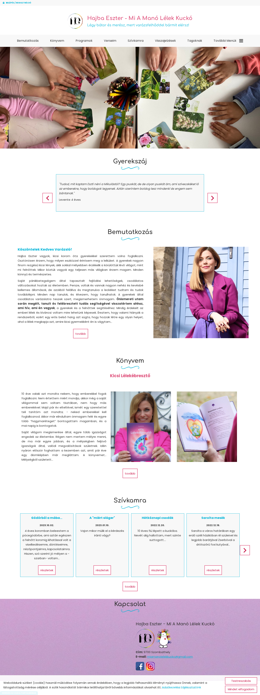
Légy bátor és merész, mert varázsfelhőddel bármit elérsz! (139, 21)
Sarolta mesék (213, 518)
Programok (84, 40)
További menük (225, 40)
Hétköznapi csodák (157, 518)
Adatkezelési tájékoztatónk (181, 687)
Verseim (110, 40)
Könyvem (57, 40)
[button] (212, 198)
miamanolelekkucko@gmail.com (170, 657)
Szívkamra (136, 40)
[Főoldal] (75, 21)
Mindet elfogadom (241, 689)
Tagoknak (194, 40)
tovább (80, 334)
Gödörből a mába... (46, 518)
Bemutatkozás (28, 40)
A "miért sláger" (102, 518)
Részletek (46, 570)
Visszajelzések (165, 40)
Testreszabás (241, 681)
